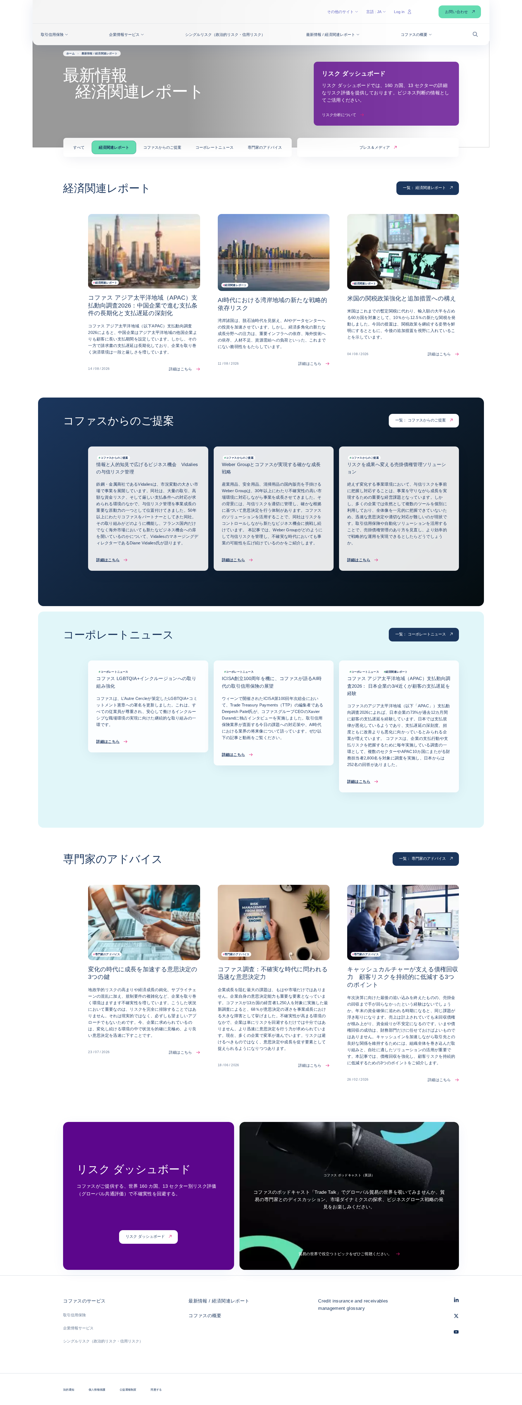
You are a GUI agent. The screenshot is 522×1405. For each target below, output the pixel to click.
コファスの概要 (204, 1315)
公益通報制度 (128, 1389)
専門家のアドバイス (265, 147)
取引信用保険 (74, 1315)
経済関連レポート (114, 147)
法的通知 (68, 1389)
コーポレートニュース (214, 147)
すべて (79, 147)
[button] (54, 34)
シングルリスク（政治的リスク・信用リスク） (103, 1341)
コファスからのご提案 (162, 147)
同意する (156, 1389)
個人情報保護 (97, 1389)
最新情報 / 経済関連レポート (218, 1301)
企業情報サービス (78, 1328)
